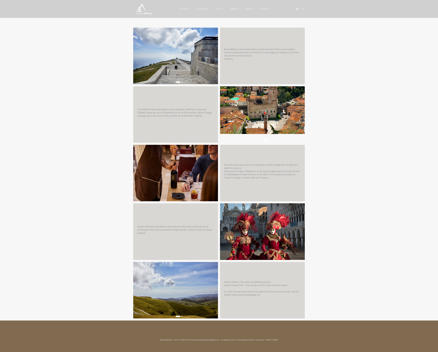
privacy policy (260, 340)
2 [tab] (181, 82)
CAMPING (234, 9)
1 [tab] (178, 82)
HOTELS (219, 9)
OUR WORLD (185, 9)
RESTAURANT (203, 9)
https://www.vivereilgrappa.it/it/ (246, 294)
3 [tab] (271, 140)
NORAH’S (249, 9)
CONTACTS (265, 9)
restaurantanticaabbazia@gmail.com (207, 340)
